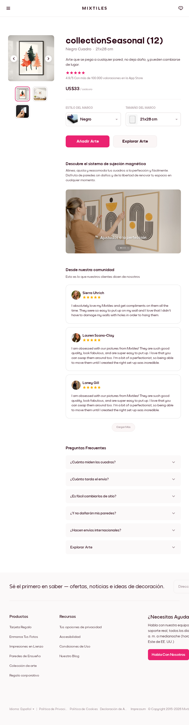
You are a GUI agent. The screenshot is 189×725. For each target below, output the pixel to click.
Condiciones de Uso (74, 646)
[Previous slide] (13, 58)
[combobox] (93, 119)
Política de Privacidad (53, 709)
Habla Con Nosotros (168, 655)
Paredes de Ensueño (25, 656)
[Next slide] (48, 58)
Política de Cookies (84, 709)
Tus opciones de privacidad (80, 627)
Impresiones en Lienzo (26, 646)
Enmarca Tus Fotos (23, 637)
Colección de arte (23, 666)
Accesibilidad (69, 637)
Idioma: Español (20, 709)
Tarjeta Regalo (20, 627)
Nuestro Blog (69, 656)
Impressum (138, 709)
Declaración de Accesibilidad (114, 709)
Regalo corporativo (24, 675)
